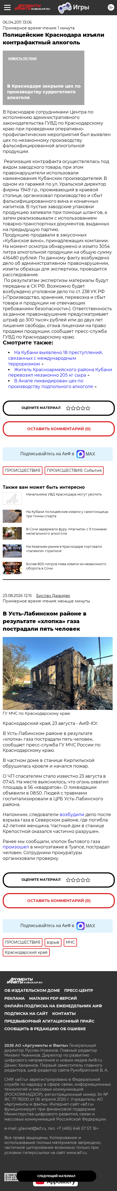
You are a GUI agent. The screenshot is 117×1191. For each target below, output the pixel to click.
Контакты (64, 1013)
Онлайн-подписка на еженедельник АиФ (53, 1006)
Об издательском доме (32, 990)
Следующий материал (56, 1176)
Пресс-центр (78, 990)
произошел (16, 847)
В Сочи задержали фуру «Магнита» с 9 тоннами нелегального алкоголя (66, 531)
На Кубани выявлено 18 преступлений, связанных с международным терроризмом (55, 358)
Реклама (14, 998)
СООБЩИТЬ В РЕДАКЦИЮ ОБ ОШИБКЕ (45, 1028)
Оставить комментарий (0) (59, 428)
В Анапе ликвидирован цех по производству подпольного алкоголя (50, 383)
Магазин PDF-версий (53, 998)
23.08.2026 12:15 (17, 595)
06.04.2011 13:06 (17, 22)
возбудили (72, 814)
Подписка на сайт (26, 1013)
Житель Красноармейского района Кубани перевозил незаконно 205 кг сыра (60, 372)
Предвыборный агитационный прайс (49, 1021)
